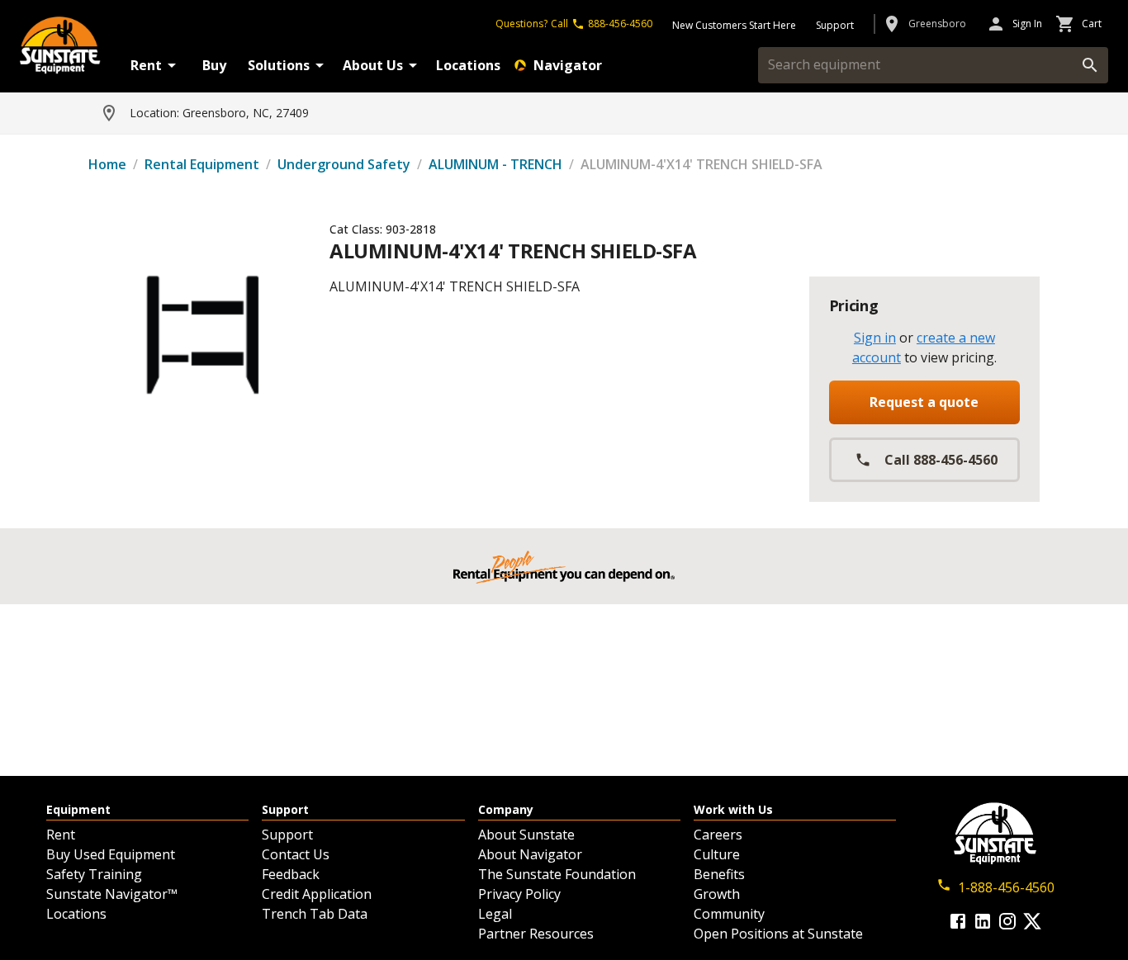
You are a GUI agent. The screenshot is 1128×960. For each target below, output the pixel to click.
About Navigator (530, 854)
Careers (718, 834)
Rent (146, 65)
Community (729, 914)
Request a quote (924, 402)
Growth (717, 894)
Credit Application (317, 894)
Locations (468, 65)
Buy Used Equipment (110, 854)
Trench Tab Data (314, 914)
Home (107, 164)
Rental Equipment (202, 164)
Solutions (279, 65)
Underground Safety (343, 164)
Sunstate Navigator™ (112, 894)
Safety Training (94, 874)
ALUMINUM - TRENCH (495, 164)
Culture (717, 854)
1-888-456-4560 (1006, 887)
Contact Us (295, 854)
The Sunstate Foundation (557, 874)
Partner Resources (536, 934)
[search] (1090, 65)
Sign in (875, 338)
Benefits (719, 874)
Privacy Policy (519, 894)
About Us (373, 65)
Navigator (567, 65)
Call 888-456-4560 (941, 460)
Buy (214, 65)
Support (287, 834)
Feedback (291, 874)
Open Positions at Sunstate (778, 934)
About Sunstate (526, 834)
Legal (495, 914)
